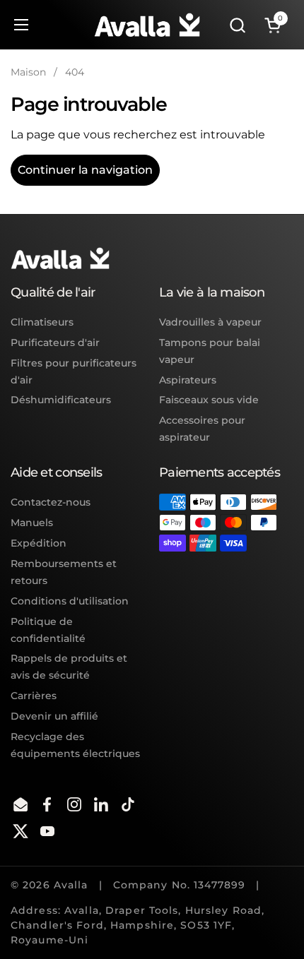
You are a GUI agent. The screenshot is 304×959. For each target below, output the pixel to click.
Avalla (71, 884)
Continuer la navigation (85, 170)
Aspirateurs (187, 380)
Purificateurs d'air (55, 342)
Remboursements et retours (64, 572)
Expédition (38, 543)
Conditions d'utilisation (70, 601)
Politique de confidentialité (48, 630)
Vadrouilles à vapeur (210, 322)
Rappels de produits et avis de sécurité (69, 666)
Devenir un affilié (54, 716)
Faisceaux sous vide (209, 399)
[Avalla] (147, 25)
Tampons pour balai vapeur (209, 351)
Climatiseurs (42, 322)
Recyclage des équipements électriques (75, 745)
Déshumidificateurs (61, 399)
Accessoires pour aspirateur (202, 428)
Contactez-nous (50, 502)
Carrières (34, 695)
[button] (237, 25)
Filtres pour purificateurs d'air (73, 371)
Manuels (32, 522)
